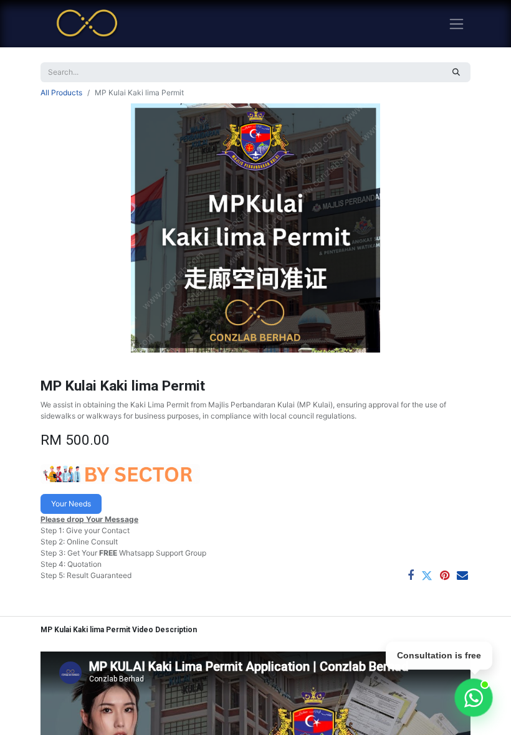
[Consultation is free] (473, 697)
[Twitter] (426, 575)
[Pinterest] (444, 575)
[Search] (456, 72)
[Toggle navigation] (456, 24)
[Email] (462, 575)
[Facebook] (411, 575)
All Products (61, 92)
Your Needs (71, 503)
